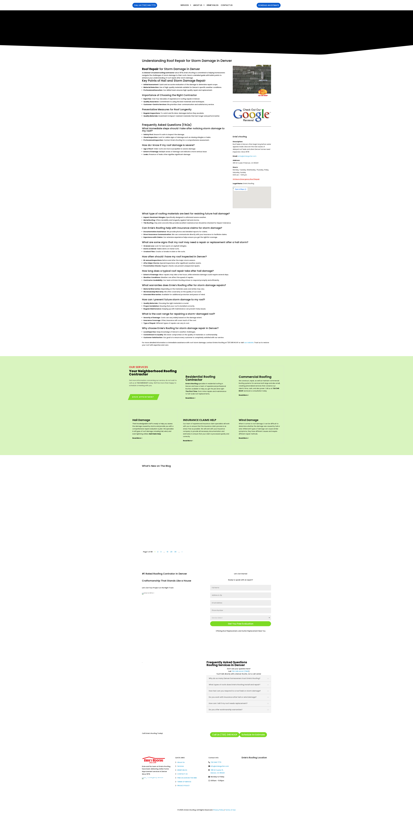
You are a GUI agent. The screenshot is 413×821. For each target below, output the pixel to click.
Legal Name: (238, 183)
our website (249, 342)
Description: (238, 142)
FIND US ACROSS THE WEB (187, 778)
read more (148, 488)
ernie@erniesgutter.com (247, 156)
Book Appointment (143, 397)
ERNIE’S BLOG (212, 5)
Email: (235, 156)
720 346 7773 (216, 762)
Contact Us (227, 5)
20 (171, 552)
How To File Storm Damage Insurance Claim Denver (169, 474)
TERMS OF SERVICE (184, 782)
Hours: (235, 167)
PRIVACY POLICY (183, 785)
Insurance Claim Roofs (163, 478)
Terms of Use (230, 810)
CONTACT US (182, 774)
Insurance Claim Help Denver (158, 501)
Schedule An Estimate (268, 5)
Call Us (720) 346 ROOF (224, 734)
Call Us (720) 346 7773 (145, 5)
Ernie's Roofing (240, 136)
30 (175, 552)
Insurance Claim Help (181, 478)
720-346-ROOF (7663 (240, 671)
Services (184, 5)
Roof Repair (150, 69)
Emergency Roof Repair (164, 504)
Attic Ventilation (173, 531)
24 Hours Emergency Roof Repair (246, 179)
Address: (236, 160)
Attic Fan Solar (161, 531)
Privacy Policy (218, 810)
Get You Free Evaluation (240, 623)
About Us (197, 5)
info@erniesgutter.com (220, 766)
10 (167, 552)
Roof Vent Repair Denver (156, 527)
